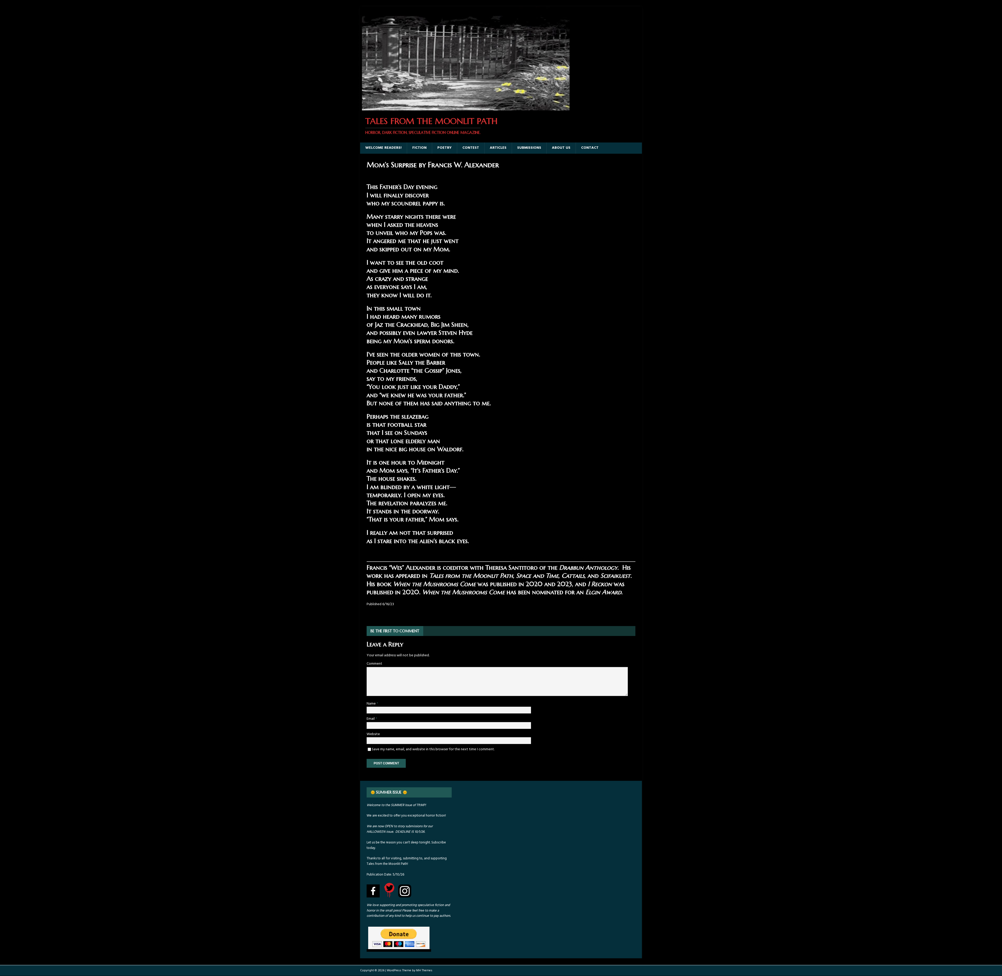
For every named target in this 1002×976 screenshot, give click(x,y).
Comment (374, 664)
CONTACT (590, 148)
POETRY (444, 148)
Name (372, 704)
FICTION (419, 148)
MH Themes (424, 970)
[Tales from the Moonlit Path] (465, 107)
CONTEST (470, 148)
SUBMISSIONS (529, 148)
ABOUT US (561, 148)
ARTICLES (498, 148)
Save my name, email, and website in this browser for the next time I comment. (433, 749)
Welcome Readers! (383, 148)
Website (373, 734)
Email (371, 719)
